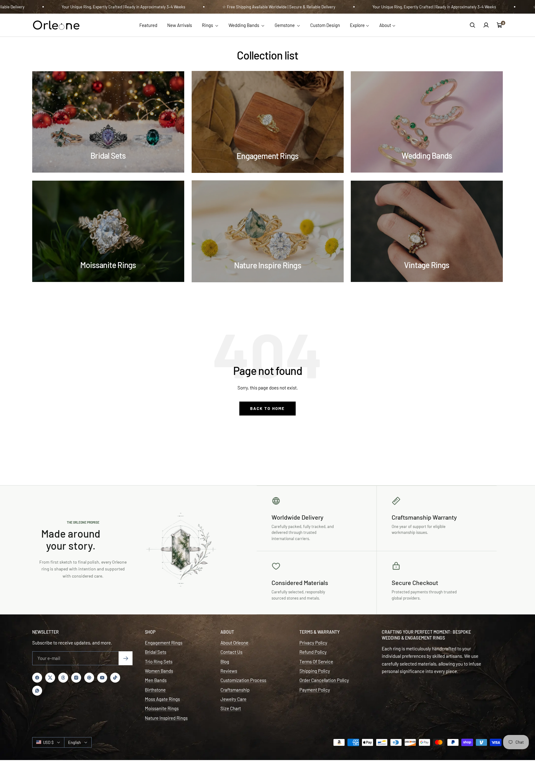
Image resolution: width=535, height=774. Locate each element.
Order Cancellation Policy (324, 680)
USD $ (48, 742)
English (74, 742)
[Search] (472, 25)
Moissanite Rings (162, 708)
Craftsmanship (235, 690)
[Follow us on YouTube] (102, 678)
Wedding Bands (244, 25)
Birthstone (155, 690)
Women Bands (159, 671)
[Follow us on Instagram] (76, 678)
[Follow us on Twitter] (50, 678)
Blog (224, 661)
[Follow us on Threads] (63, 678)
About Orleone (234, 642)
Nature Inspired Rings (166, 718)
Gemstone (285, 25)
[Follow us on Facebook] (37, 678)
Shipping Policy (314, 671)
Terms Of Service (316, 661)
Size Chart (230, 708)
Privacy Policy (313, 642)
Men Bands (156, 680)
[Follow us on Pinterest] (89, 678)
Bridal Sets (155, 652)
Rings (208, 25)
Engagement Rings (163, 642)
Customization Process (243, 680)
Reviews (228, 671)
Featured (148, 25)
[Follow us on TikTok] (115, 678)
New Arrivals (179, 25)
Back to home (267, 408)
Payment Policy (314, 690)
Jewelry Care (233, 699)
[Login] (486, 25)
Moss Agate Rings (162, 699)
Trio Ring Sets (158, 661)
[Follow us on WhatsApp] (37, 691)
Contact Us (231, 652)
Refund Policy (313, 652)
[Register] (126, 658)
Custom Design (325, 25)
